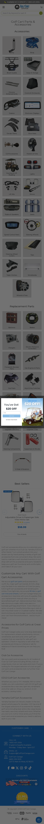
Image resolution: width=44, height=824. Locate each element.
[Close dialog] (41, 399)
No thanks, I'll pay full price (11, 419)
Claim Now (11, 416)
